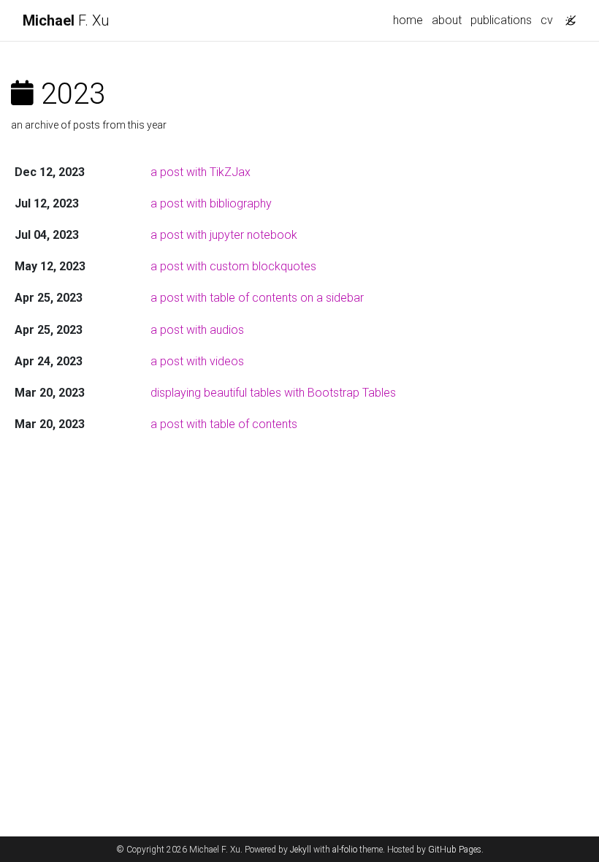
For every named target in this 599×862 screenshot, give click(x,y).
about (447, 20)
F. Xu (66, 20)
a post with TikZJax (200, 172)
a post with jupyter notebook (223, 235)
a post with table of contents (223, 424)
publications (501, 20)
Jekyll (300, 849)
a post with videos (197, 361)
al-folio (344, 849)
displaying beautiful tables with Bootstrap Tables (273, 393)
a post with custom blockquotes (233, 266)
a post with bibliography (211, 203)
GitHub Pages (454, 849)
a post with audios (197, 330)
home (408, 20)
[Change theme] (566, 16)
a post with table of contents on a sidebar (257, 298)
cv (547, 20)
